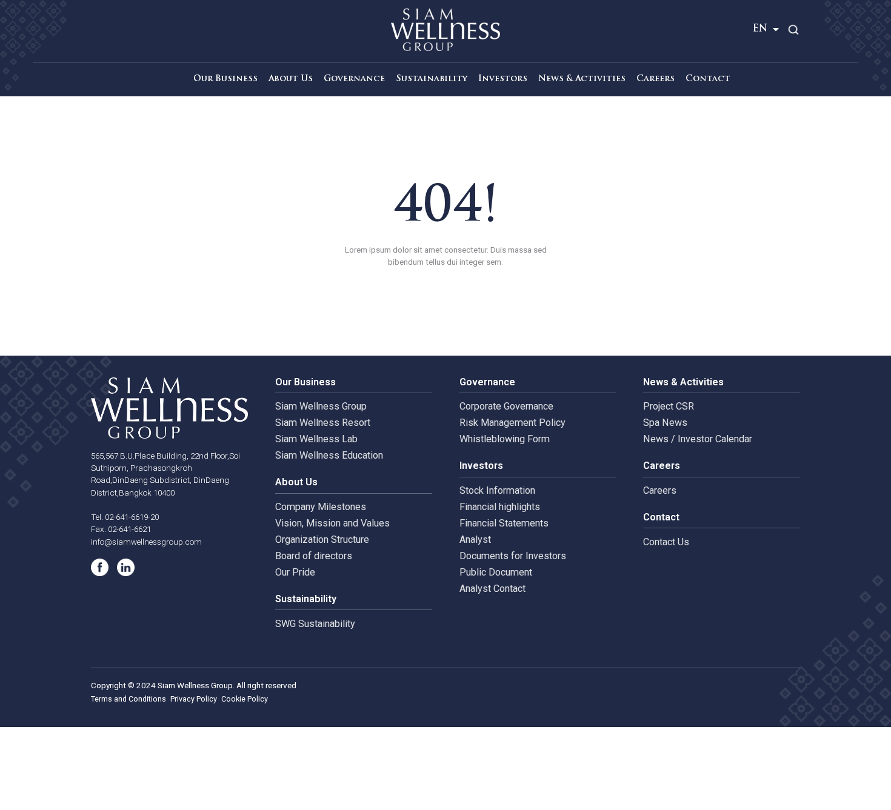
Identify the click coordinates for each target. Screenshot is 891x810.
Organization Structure (322, 539)
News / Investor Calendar (697, 439)
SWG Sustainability (315, 623)
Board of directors (313, 556)
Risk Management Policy (512, 422)
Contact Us (666, 542)
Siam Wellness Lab (316, 439)
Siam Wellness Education (329, 455)
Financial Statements (504, 523)
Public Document (495, 572)
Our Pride (295, 572)
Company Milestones (320, 507)
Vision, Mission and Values (332, 523)
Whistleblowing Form (504, 439)
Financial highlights (499, 507)
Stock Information (497, 490)
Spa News (665, 422)
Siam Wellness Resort (322, 422)
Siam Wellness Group (321, 406)
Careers (659, 490)
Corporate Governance (506, 406)
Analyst (475, 539)
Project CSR (668, 406)
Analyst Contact (492, 588)
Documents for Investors (512, 556)
